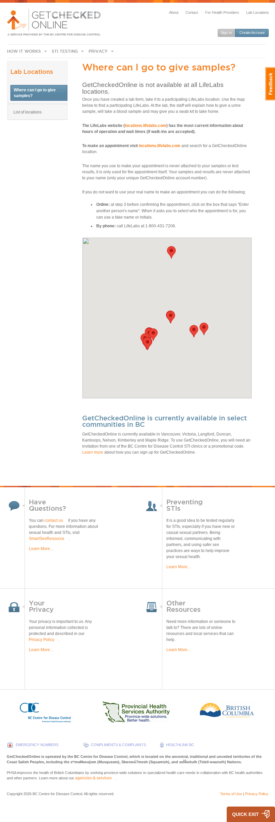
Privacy (98, 51)
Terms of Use (231, 794)
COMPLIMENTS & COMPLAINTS (118, 745)
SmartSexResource (46, 538)
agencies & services (93, 778)
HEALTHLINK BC (180, 745)
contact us (54, 520)
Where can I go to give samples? (35, 93)
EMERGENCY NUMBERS (37, 745)
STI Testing (65, 51)
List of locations (27, 112)
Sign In (226, 33)
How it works (24, 51)
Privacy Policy (41, 639)
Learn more (92, 452)
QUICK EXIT (245, 814)
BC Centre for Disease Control (57, 794)
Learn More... (41, 548)
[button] (171, 317)
